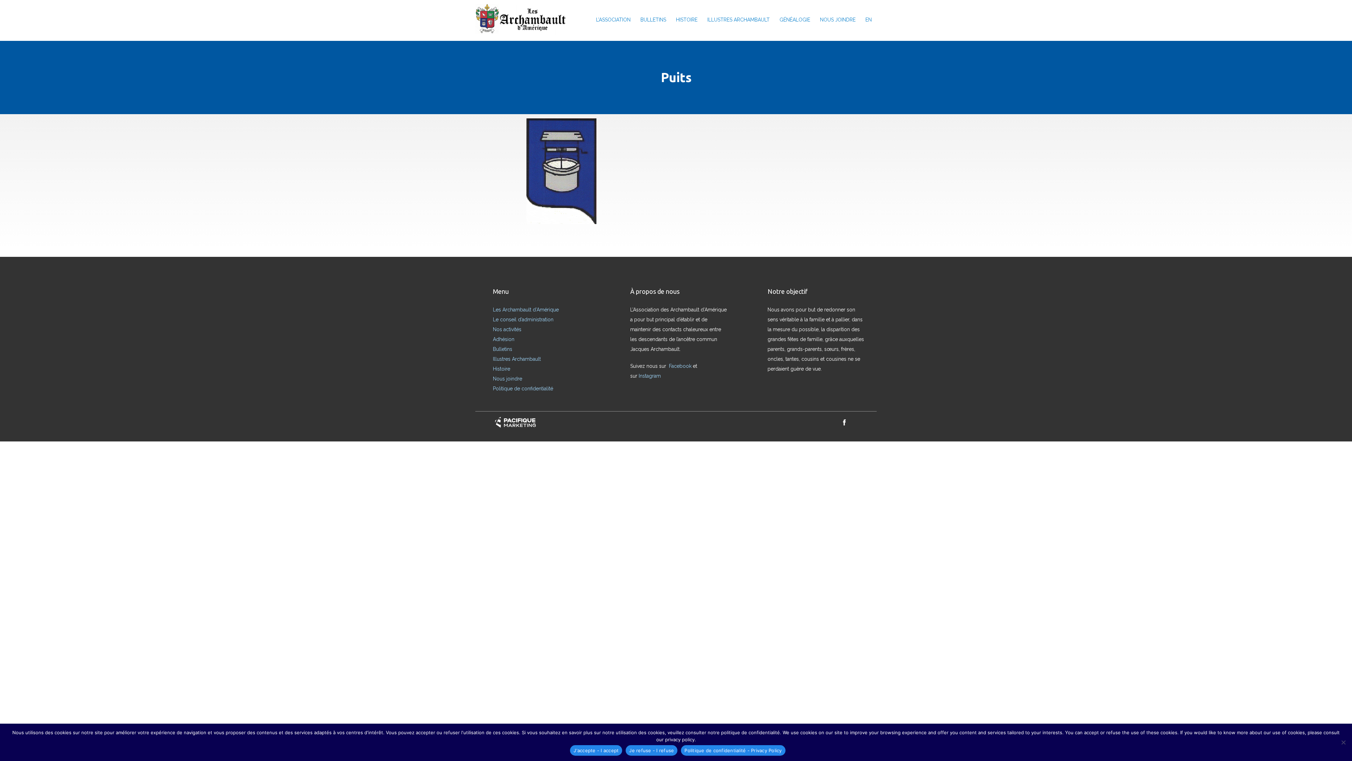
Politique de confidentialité (523, 388)
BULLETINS (653, 20)
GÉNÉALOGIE (795, 20)
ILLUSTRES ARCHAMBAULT (738, 20)
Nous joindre (507, 379)
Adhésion (503, 339)
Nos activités (507, 329)
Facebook (681, 366)
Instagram (650, 376)
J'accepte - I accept (596, 750)
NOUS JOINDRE (838, 20)
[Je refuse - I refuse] (1343, 742)
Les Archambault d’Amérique (526, 310)
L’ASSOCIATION (613, 20)
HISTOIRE (686, 20)
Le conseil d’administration (523, 319)
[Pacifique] (515, 422)
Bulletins (502, 349)
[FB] (844, 422)
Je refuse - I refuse (651, 750)
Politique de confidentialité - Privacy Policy (733, 750)
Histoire (501, 369)
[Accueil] (523, 19)
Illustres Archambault (517, 359)
